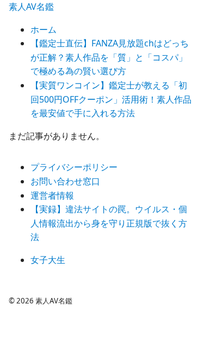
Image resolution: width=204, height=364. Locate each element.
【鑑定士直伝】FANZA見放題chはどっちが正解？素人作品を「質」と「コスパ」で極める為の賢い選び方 (109, 57)
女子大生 (47, 260)
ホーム (43, 29)
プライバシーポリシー (74, 167)
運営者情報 (52, 195)
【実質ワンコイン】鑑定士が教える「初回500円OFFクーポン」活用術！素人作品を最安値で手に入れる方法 (110, 99)
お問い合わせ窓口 (65, 181)
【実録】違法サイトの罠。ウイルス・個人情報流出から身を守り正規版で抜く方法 (108, 223)
